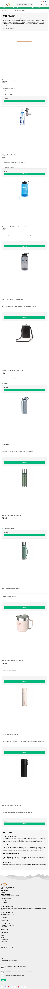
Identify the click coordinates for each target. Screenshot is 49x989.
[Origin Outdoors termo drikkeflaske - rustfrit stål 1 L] (24, 418)
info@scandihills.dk (6, 1)
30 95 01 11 (14, 1)
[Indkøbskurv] (46, 4)
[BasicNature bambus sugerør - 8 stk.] (24, 55)
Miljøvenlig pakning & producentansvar (9, 958)
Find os (2, 935)
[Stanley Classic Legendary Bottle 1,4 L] (24, 563)
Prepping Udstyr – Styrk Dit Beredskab (9, 960)
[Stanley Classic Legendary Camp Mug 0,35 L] (24, 636)
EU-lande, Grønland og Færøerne (13, 7)
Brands (2, 954)
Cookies (2, 949)
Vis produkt (24, 101)
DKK (41, 1)
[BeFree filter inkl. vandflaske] (24, 130)
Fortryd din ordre (4, 939)
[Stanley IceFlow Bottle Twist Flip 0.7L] (24, 710)
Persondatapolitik (4, 951)
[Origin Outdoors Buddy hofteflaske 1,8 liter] (24, 346)
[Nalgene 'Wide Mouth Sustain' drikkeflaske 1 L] (24, 275)
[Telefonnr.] (44, 4)
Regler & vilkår (4, 941)
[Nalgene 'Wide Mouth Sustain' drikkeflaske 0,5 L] (24, 202)
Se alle (3, 980)
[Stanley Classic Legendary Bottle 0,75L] (24, 491)
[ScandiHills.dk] (8, 5)
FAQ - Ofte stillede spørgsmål (7, 947)
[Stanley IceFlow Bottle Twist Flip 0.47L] (24, 781)
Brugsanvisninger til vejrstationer (7, 956)
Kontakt (2, 937)
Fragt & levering (4, 943)
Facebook (5, 902)
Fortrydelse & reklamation (6, 945)
